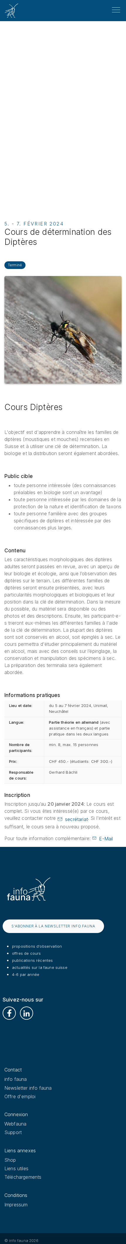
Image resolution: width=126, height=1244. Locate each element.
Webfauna (15, 1124)
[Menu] (116, 10)
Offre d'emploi (19, 1096)
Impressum (16, 1205)
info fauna (15, 1079)
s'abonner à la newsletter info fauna (53, 926)
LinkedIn (26, 1013)
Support (13, 1132)
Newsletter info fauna (28, 1088)
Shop (10, 1160)
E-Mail (106, 839)
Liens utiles (16, 1168)
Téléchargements (22, 1177)
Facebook (9, 1013)
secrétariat (76, 819)
